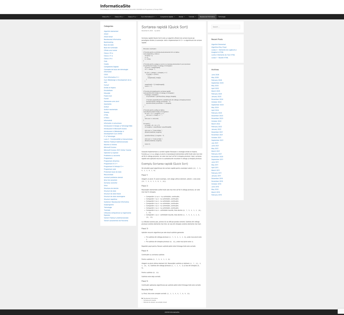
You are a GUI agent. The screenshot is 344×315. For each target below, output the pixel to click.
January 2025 (216, 96)
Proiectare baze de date (112, 172)
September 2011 (217, 159)
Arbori (106, 34)
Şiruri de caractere (110, 180)
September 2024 (217, 105)
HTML (106, 115)
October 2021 (216, 137)
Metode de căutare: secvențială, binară (155, 302)
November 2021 (217, 135)
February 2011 (216, 173)
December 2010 (217, 178)
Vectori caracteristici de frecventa (116, 221)
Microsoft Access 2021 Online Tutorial (117, 150)
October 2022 (216, 121)
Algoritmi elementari (111, 31)
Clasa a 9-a (105, 17)
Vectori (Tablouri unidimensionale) (116, 218)
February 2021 (216, 154)
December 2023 (217, 116)
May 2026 (215, 77)
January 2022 (216, 129)
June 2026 (215, 75)
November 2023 (217, 118)
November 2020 (217, 157)
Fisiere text (108, 96)
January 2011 (216, 176)
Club (105, 61)
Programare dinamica (111, 161)
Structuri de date (110, 191)
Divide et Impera (110, 88)
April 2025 (215, 88)
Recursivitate (108, 174)
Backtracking (108, 42)
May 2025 (215, 85)
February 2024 (216, 113)
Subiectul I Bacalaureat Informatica (116, 202)
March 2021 (215, 151)
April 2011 (214, 167)
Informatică (108, 120)
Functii (106, 98)
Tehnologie (221, 17)
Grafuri (106, 107)
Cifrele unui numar (110, 50)
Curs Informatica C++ (148, 17)
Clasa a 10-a (118, 17)
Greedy (106, 112)
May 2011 (214, 165)
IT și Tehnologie (109, 136)
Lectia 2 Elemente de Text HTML (223, 55)
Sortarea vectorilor (110, 183)
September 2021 (217, 140)
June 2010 (215, 187)
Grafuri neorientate (111, 109)
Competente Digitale (111, 67)
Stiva (106, 185)
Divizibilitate (108, 90)
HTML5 (106, 118)
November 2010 (217, 181)
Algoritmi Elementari (218, 44)
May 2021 (214, 148)
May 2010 (214, 189)
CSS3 (106, 74)
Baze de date (109, 45)
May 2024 (215, 107)
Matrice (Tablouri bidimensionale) (116, 142)
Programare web (110, 169)
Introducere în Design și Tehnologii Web (118, 126)
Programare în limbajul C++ (114, 166)
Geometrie (107, 104)
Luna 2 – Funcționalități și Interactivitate (118, 139)
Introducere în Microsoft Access (115, 129)
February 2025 (216, 94)
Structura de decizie (111, 188)
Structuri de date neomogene (114, 196)
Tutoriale (191, 17)
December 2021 (217, 132)
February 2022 (216, 127)
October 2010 (216, 184)
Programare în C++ (111, 164)
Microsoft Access (110, 147)
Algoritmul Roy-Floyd (218, 47)
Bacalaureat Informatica (207, 17)
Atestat (181, 17)
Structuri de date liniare (112, 194)
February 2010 (216, 195)
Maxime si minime (110, 145)
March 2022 (215, 124)
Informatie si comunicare (113, 123)
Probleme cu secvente (112, 155)
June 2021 (215, 146)
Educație (107, 93)
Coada (106, 64)
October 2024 (216, 102)
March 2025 (215, 91)
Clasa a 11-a (132, 17)
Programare (108, 158)
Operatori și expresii (111, 153)
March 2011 (215, 170)
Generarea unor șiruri (111, 101)
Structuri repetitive (110, 199)
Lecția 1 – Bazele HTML (219, 58)
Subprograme (109, 205)
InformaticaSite (115, 5)
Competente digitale (166, 17)
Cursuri (106, 85)
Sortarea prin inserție (150, 300)
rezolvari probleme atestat (113, 177)
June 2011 (215, 162)
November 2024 (217, 99)
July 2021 (214, 143)
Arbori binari (108, 37)
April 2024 (215, 110)
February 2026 (216, 80)
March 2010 (215, 192)
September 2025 (217, 83)
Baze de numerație (111, 48)
